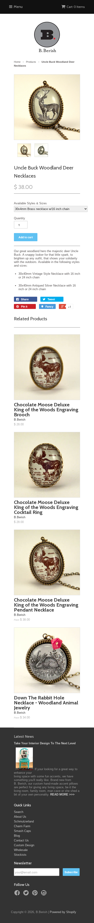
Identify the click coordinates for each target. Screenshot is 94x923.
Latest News (24, 736)
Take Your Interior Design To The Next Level (45, 743)
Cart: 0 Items (76, 7)
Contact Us (21, 840)
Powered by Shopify (63, 912)
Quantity (19, 218)
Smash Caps (22, 831)
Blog (17, 835)
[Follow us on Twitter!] (26, 894)
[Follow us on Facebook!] (17, 894)
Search (18, 812)
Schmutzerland (24, 821)
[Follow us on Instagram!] (44, 894)
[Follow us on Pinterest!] (35, 894)
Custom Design (24, 845)
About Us (20, 816)
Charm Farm (22, 826)
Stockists (20, 854)
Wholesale (21, 850)
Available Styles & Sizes (30, 203)
